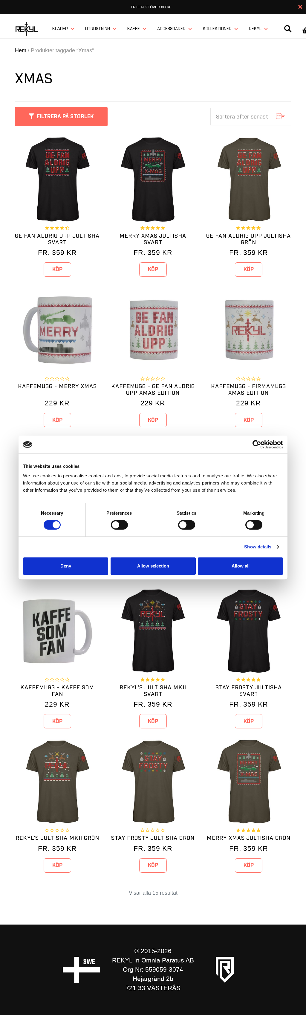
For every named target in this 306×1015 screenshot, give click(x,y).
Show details (257, 546)
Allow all (241, 565)
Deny (65, 565)
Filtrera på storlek (65, 116)
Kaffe (133, 29)
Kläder (60, 29)
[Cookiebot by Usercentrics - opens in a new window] (257, 444)
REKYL (255, 29)
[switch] (119, 525)
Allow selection (153, 565)
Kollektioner (217, 29)
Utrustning (97, 29)
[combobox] (250, 117)
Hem (20, 50)
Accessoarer (171, 29)
